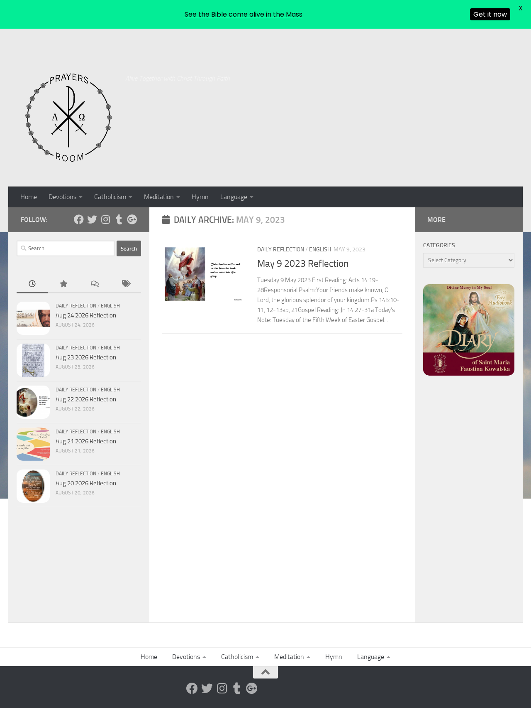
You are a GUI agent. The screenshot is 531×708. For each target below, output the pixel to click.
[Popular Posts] (63, 284)
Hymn (200, 197)
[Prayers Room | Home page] (69, 118)
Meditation (159, 197)
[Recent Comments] (94, 284)
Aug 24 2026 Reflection (86, 315)
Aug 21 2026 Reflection (86, 441)
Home (28, 197)
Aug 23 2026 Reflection (86, 357)
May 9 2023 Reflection (302, 263)
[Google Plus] (132, 219)
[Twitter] (92, 219)
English (320, 249)
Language (233, 197)
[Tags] (125, 284)
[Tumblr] (119, 219)
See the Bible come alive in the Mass (243, 14)
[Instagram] (105, 219)
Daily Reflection (280, 249)
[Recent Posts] (32, 284)
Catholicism (110, 197)
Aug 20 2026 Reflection (86, 483)
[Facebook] (79, 219)
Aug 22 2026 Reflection (86, 399)
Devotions (62, 197)
